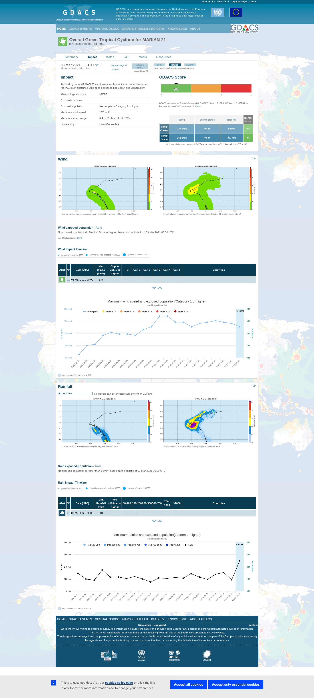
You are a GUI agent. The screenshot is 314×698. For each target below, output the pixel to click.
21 (68, 279)
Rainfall (231, 119)
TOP (253, 158)
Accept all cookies (188, 684)
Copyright (160, 624)
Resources (163, 57)
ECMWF (190, 65)
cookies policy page (119, 682)
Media (143, 57)
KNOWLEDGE (177, 28)
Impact (92, 57)
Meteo (110, 57)
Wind (182, 119)
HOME (61, 28)
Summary (71, 57)
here (198, 106)
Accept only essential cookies (236, 684)
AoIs (99, 227)
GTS (127, 57)
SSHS (79, 238)
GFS (159, 65)
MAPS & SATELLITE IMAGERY (143, 28)
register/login (239, 1)
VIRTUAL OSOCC (107, 28)
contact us (223, 1)
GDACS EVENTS (80, 28)
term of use (208, 1)
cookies (253, 624)
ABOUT (195, 28)
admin (253, 1)
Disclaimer (144, 624)
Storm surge (207, 119)
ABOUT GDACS (201, 619)
